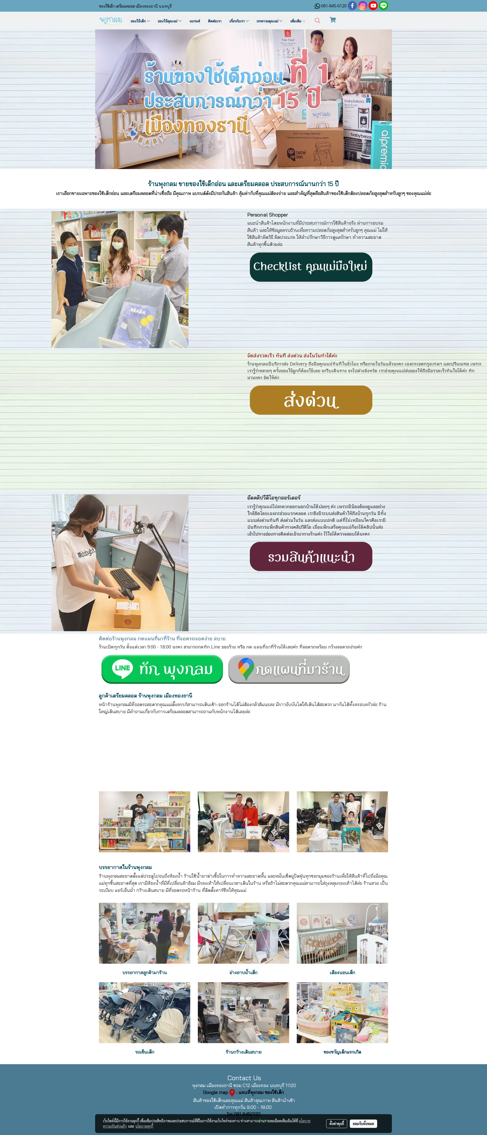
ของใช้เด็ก (139, 21)
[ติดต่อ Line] (289, 668)
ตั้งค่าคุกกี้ (336, 1123)
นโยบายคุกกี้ (144, 1126)
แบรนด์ (194, 21)
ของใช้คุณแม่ (168, 21)
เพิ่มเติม (296, 21)
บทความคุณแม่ (268, 21)
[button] (317, 21)
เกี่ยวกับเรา (237, 21)
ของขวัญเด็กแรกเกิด (342, 1052)
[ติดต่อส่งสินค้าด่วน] (311, 399)
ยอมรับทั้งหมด (363, 1123)
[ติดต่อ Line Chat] (162, 668)
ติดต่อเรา (214, 21)
